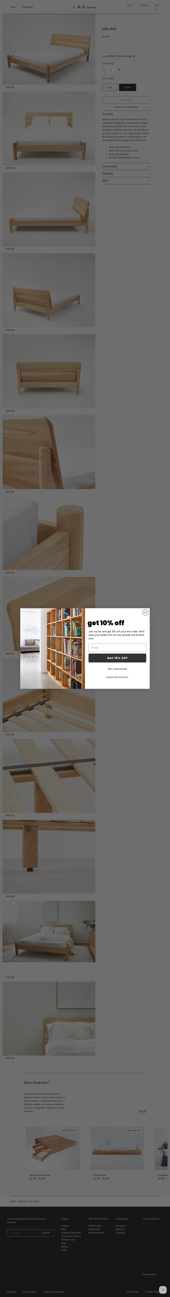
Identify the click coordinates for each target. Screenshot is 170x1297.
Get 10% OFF (117, 658)
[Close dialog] (145, 612)
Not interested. (117, 669)
